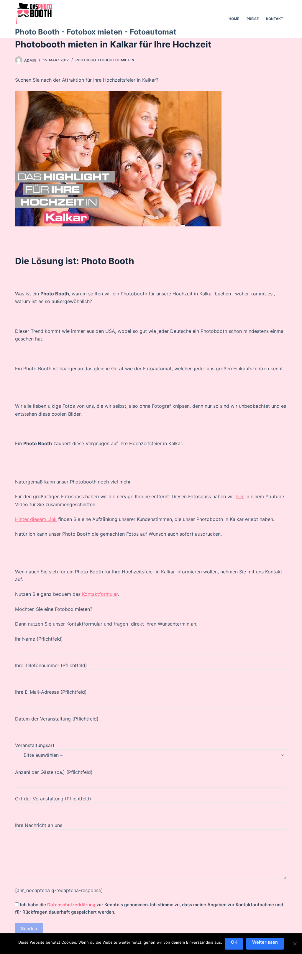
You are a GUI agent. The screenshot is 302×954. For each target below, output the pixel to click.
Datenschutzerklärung (71, 904)
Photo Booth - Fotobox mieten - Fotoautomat (95, 31)
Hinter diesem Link (36, 519)
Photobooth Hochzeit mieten (105, 60)
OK (234, 942)
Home (234, 19)
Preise (253, 19)
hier (240, 496)
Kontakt (274, 19)
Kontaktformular (100, 594)
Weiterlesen (265, 942)
